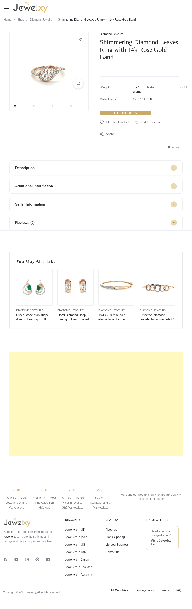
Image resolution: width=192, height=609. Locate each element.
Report (175, 147)
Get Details (125, 113)
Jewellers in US (75, 544)
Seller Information (30, 204)
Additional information (34, 186)
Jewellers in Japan (77, 559)
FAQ (178, 590)
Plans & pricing (115, 537)
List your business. (117, 544)
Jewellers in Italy (75, 552)
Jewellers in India (76, 537)
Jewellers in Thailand (78, 567)
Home (7, 19)
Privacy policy (145, 590)
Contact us (112, 552)
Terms (165, 590)
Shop (20, 19)
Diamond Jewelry (41, 19)
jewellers (9, 536)
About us (111, 529)
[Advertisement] (96, 404)
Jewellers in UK (75, 529)
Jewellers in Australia (78, 574)
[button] (80, 40)
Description (25, 168)
